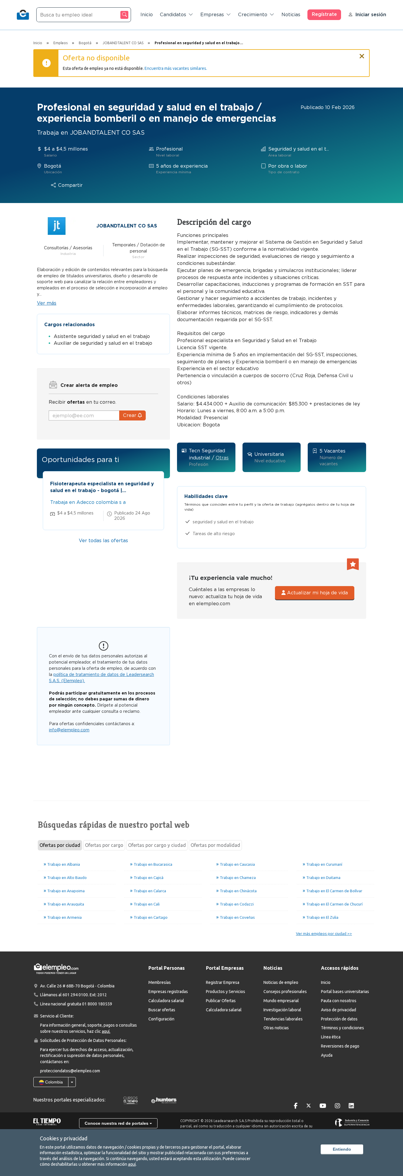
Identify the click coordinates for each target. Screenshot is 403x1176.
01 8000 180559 (97, 1004)
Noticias (290, 14)
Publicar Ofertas (221, 1000)
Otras (222, 458)
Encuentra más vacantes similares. (176, 68)
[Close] (362, 54)
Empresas (212, 14)
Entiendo (342, 1149)
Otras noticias (276, 1027)
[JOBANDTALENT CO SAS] (56, 225)
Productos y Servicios (225, 991)
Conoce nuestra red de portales (117, 1123)
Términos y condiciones (342, 1027)
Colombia (53, 1082)
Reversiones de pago (340, 1046)
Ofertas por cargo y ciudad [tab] (157, 845)
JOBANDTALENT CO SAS (126, 226)
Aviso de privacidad (338, 1009)
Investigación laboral (282, 1009)
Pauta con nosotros (338, 1000)
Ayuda (326, 1055)
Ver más (46, 303)
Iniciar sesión (370, 14)
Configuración (161, 1019)
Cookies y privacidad (63, 1138)
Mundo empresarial (281, 1000)
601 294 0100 (75, 994)
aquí (132, 1164)
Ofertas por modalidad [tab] (215, 845)
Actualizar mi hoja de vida (317, 593)
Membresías (159, 982)
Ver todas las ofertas (103, 540)
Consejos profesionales (285, 991)
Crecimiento (252, 14)
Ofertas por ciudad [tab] (60, 845)
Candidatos (173, 14)
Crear (130, 415)
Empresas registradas (168, 991)
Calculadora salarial (166, 1000)
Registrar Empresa (222, 982)
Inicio (146, 14)
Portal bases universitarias (345, 991)
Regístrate (324, 14)
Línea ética (330, 1037)
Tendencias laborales (283, 1019)
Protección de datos (339, 1019)
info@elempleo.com (69, 730)
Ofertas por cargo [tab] (104, 845)
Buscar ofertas (161, 1009)
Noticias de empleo (280, 982)
